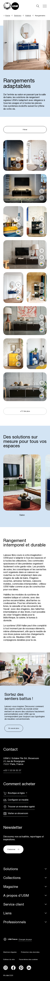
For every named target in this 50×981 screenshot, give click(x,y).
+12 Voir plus (25, 411)
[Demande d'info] (18, 166)
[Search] (37, 6)
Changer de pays (25, 939)
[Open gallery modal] (13, 155)
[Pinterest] (21, 968)
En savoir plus (13, 728)
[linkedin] (29, 968)
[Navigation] (45, 6)
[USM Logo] (11, 6)
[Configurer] (41, 166)
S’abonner (11, 849)
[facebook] (13, 968)
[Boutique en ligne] (18, 159)
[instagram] (5, 968)
